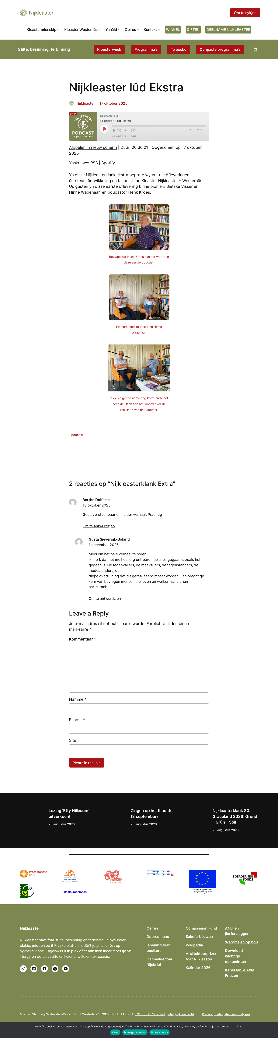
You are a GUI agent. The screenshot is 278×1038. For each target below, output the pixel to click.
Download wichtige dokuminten (235, 956)
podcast (77, 435)
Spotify (108, 163)
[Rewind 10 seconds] (119, 130)
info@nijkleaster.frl (181, 1014)
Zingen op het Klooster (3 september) (152, 813)
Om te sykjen (245, 12)
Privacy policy (159, 1032)
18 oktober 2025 (97, 505)
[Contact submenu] (159, 29)
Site (72, 740)
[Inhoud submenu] (119, 29)
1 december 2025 (104, 544)
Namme (78, 699)
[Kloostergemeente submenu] (58, 29)
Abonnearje (119, 136)
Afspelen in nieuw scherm (93, 147)
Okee (115, 1032)
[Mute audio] (113, 130)
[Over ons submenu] (138, 29)
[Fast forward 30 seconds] (133, 130)
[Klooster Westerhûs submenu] (99, 29)
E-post (77, 719)
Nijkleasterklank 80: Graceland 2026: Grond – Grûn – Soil (235, 816)
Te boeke (178, 49)
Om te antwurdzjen (99, 526)
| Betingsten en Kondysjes (232, 1014)
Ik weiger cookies (135, 1032)
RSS (94, 163)
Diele (133, 136)
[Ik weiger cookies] (273, 1030)
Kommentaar (82, 639)
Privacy (207, 1014)
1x (126, 130)
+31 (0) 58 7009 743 (150, 1014)
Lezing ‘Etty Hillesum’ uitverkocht (69, 813)
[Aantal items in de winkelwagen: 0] (255, 49)
